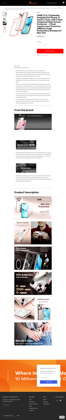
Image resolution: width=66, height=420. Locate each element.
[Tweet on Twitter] (45, 55)
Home (4, 8)
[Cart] (62, 3)
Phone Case (32, 401)
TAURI (38, 12)
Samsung (45, 401)
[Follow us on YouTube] (60, 400)
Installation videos (33, 408)
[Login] (60, 2)
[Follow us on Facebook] (57, 400)
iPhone (45, 399)
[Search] (5, 3)
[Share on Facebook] (41, 55)
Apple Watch (46, 404)
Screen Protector (33, 404)
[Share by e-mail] (47, 55)
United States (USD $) (52, 3)
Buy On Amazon (50, 51)
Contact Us (31, 410)
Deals (30, 406)
